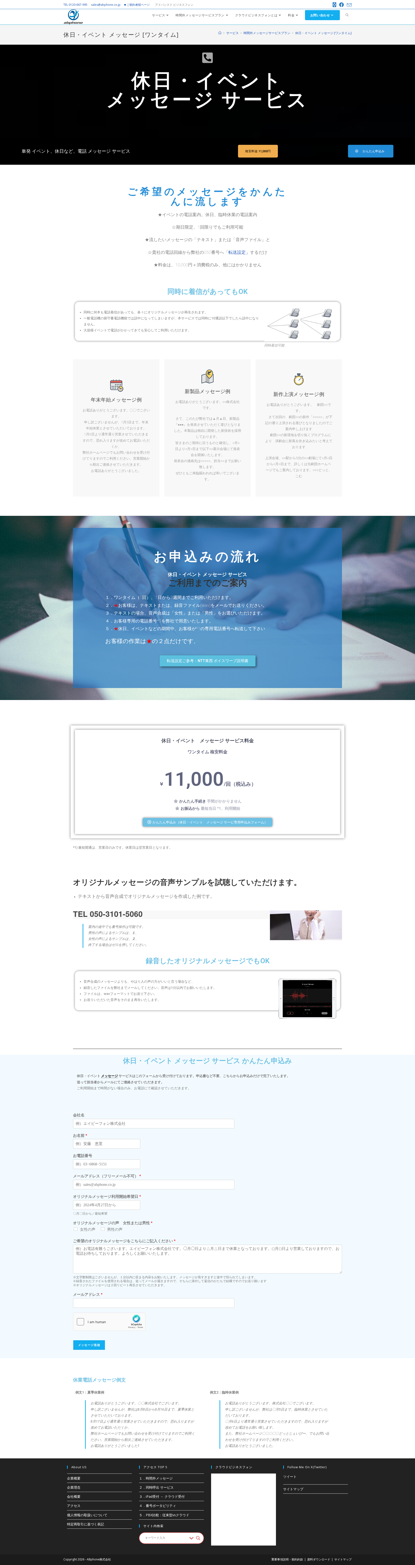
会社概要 (73, 1496)
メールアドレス (88, 1294)
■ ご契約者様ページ (137, 5)
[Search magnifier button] (198, 1538)
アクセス (73, 1505)
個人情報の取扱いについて (87, 1515)
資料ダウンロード (318, 1559)
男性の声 (114, 1229)
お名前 (80, 1135)
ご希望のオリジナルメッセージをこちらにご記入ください (124, 1241)
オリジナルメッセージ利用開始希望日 (107, 1196)
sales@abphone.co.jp (106, 5)
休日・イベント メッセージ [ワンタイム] (323, 33)
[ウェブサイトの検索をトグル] (347, 15)
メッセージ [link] (109, 1076)
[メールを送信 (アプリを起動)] (348, 5)
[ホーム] (219, 33)
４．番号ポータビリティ (157, 1505)
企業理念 (73, 1487)
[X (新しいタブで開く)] (334, 4)
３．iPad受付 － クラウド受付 (162, 1496)
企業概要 (73, 1478)
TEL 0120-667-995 (75, 5)
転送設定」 (239, 252)
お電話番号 (82, 1155)
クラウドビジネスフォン (233, 1467)
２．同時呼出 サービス (156, 1487)
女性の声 (87, 1229)
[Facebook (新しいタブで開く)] (341, 4)
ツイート (290, 1476)
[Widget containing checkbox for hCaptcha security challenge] (109, 1322)
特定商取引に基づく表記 (85, 1524)
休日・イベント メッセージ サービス (207, 574)
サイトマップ (293, 1489)
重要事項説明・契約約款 (287, 1559)
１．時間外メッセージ (156, 1478)
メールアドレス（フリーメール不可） (107, 1176)
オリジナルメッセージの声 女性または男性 (113, 1223)
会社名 (79, 1115)
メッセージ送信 (89, 1345)
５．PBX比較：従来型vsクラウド (164, 1515)
